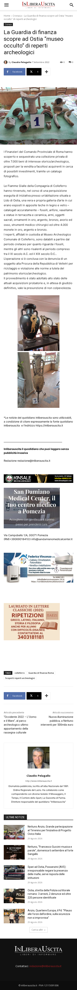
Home (7, 15)
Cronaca (17, 15)
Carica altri (37, 929)
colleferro (20, 672)
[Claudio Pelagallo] (6, 62)
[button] (6, 5)
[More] (46, 71)
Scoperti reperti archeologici (20, 678)
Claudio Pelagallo (21, 62)
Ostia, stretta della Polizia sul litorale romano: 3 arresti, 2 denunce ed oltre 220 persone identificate (49, 894)
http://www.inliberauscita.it (38, 781)
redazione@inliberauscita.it (45, 966)
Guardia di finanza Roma (41, 672)
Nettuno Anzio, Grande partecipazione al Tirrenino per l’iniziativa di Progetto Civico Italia (50, 830)
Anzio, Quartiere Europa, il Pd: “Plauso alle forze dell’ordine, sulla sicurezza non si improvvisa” (50, 914)
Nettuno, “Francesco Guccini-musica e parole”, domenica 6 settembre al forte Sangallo (50, 850)
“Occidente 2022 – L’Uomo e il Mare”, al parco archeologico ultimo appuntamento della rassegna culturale (20, 724)
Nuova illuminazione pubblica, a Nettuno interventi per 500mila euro (57, 720)
